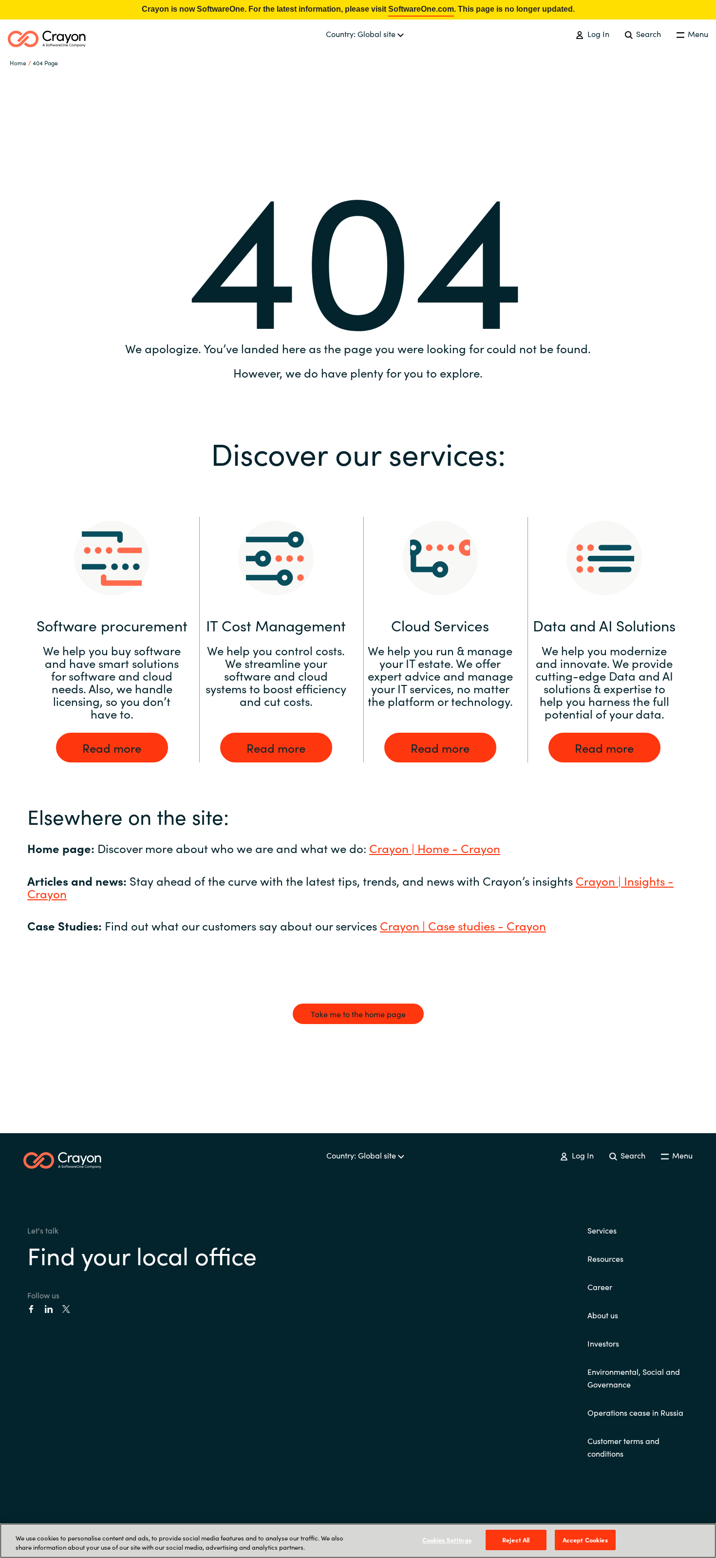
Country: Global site (361, 33)
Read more (111, 748)
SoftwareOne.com (421, 9)
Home (18, 62)
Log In (597, 33)
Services (602, 1230)
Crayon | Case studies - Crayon (463, 925)
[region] (358, 1540)
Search (647, 33)
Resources (605, 1258)
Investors (603, 1343)
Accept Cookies (585, 1539)
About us (602, 1315)
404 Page (45, 62)
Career (599, 1286)
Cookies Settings (446, 1539)
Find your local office (142, 1254)
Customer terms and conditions (623, 1447)
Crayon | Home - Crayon (434, 848)
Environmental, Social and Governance (633, 1377)
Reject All (515, 1539)
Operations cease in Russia (635, 1412)
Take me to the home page (358, 1013)
